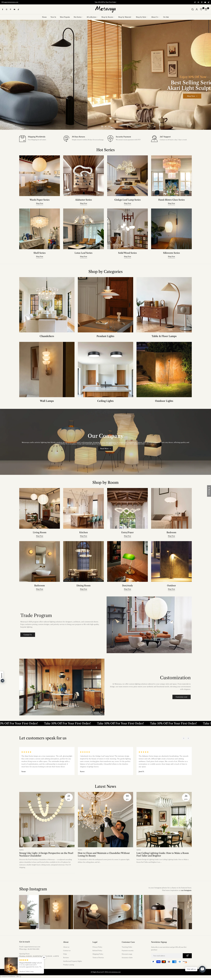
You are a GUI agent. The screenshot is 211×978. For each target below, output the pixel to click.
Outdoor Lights (164, 401)
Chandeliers (47, 336)
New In (53, 17)
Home (44, 17)
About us (66, 947)
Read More (104, 449)
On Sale (166, 17)
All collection (91, 17)
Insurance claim (127, 958)
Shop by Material (124, 17)
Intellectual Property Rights (72, 961)
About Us (154, 17)
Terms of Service (98, 958)
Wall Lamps (47, 401)
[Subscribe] (187, 955)
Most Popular (65, 17)
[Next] (188, 738)
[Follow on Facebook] (195, 2)
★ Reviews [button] (209, 491)
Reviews (66, 958)
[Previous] (184, 738)
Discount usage (127, 954)
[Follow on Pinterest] (202, 2)
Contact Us (28, 635)
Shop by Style (141, 17)
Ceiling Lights (105, 401)
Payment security (128, 950)
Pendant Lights (105, 336)
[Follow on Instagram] (198, 2)
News (21, 850)
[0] (201, 9)
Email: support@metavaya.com (29, 947)
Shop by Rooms (107, 17)
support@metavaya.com (11, 2)
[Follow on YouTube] (205, 2)
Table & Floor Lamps (164, 336)
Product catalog (68, 965)
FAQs (65, 954)
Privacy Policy (97, 947)
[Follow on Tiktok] (208, 2)
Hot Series (77, 17)
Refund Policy (97, 950)
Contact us (67, 950)
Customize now (181, 697)
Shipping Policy (98, 954)
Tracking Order (127, 947)
